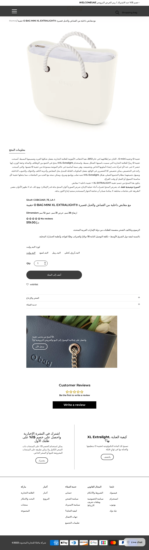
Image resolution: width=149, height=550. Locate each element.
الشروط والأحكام (95, 492)
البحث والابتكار (27, 498)
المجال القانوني (94, 486)
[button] (129, 12)
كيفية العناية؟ (71, 510)
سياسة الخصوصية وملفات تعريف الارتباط (95, 502)
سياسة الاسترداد (72, 504)
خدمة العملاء (31, 304)
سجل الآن (39, 346)
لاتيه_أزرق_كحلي (72, 252)
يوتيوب (113, 504)
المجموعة (25, 510)
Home (12, 20)
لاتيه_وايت (30, 252)
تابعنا (112, 486)
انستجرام (114, 498)
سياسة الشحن (71, 498)
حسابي (68, 492)
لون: (33, 246)
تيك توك (113, 510)
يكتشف (107, 457)
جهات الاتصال (71, 516)
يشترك (42, 460)
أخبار (45, 486)
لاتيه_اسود (43, 252)
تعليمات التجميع (72, 522)
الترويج (46, 498)
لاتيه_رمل (56, 252)
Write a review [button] (74, 405)
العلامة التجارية (27, 492)
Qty (29, 263)
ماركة (23, 486)
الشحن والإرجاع (32, 298)
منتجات (24, 504)
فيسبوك (113, 492)
